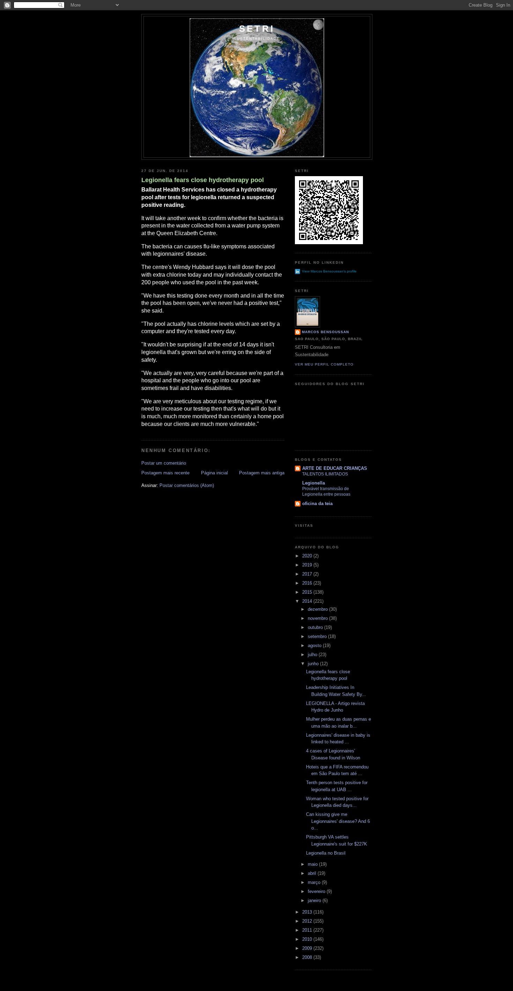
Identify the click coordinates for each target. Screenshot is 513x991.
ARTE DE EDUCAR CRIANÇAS (334, 468)
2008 (307, 957)
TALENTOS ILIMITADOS (325, 474)
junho (314, 663)
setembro (318, 636)
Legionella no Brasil (325, 853)
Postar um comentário (163, 463)
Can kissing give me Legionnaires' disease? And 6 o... (338, 821)
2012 (307, 921)
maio (313, 864)
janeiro (315, 900)
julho (313, 654)
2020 (307, 555)
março (315, 882)
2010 (307, 939)
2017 (307, 574)
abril (313, 873)
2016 (307, 583)
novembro (318, 618)
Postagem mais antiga (261, 472)
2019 (307, 565)
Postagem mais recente (165, 472)
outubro (316, 627)
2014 (307, 601)
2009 (307, 948)
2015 (307, 592)
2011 (307, 930)
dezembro (318, 609)
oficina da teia (317, 503)
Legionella (313, 483)
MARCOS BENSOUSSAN (325, 332)
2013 (307, 912)
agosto (315, 645)
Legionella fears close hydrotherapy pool (202, 180)
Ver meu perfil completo (324, 364)
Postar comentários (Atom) (186, 485)
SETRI (257, 28)
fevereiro (317, 891)
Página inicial (214, 472)
